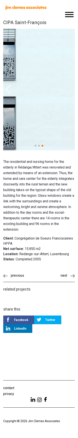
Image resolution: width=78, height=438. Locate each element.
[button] (8, 89)
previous (17, 275)
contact (8, 388)
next (64, 275)
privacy (8, 394)
